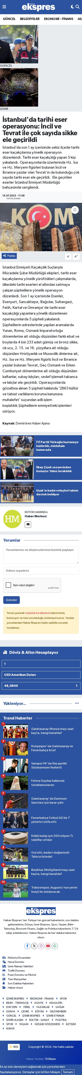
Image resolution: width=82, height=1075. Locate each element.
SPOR (63, 998)
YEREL (26, 1007)
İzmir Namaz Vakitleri (20, 966)
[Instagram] (41, 946)
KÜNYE (10, 1028)
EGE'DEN (11, 1007)
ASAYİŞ (38, 1002)
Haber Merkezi (36, 516)
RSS (15, 1046)
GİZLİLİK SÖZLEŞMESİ (47, 1024)
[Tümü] (77, 703)
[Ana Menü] (4, 7)
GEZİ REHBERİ (58, 1011)
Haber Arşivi (15, 987)
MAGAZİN (55, 1002)
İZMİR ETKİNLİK (55, 1015)
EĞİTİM (39, 1011)
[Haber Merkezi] (12, 519)
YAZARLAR (43, 1007)
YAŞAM (23, 1024)
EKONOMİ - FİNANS (58, 19)
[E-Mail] (28, 524)
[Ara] (78, 7)
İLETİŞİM (71, 1024)
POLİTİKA (61, 1020)
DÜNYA (10, 1011)
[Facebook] (27, 946)
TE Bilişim (50, 1059)
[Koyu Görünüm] (72, 7)
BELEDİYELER (29, 19)
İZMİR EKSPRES (15, 998)
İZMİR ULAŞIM (14, 1020)
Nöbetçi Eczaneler (19, 957)
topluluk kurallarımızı (38, 613)
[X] (34, 946)
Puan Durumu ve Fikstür (22, 974)
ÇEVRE (25, 1011)
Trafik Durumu (16, 970)
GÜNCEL (9, 19)
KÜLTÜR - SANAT (39, 1020)
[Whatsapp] (55, 946)
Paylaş (11, 255)
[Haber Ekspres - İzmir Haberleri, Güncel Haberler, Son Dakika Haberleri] (38, 7)
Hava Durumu (16, 962)
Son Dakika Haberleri (21, 983)
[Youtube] (48, 946)
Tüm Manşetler (17, 979)
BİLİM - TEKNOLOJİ (17, 1002)
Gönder (11, 600)
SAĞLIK (59, 1007)
